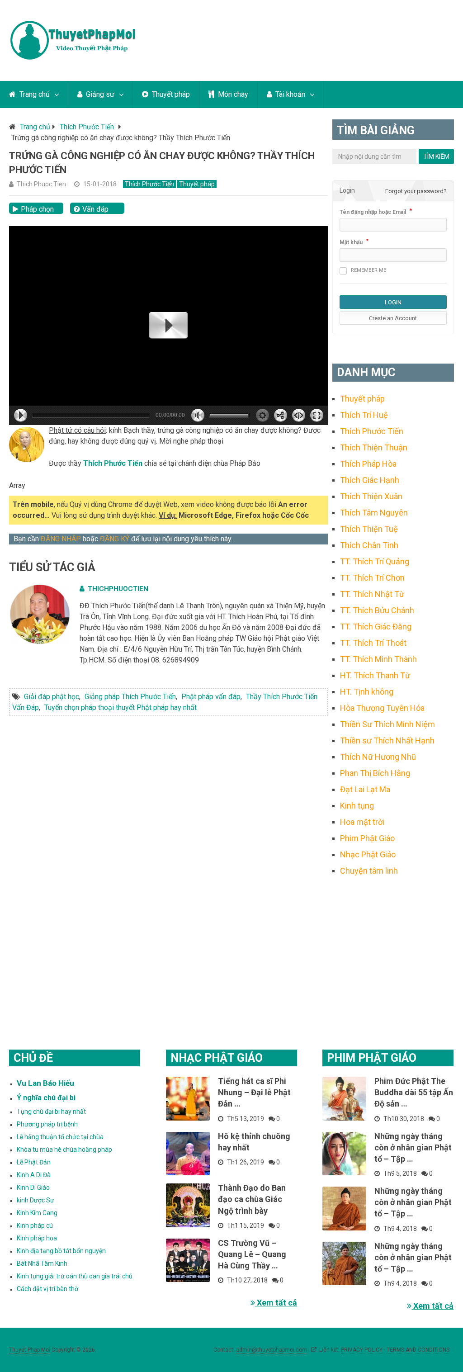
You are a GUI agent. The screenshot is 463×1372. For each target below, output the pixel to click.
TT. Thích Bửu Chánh (377, 610)
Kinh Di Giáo (33, 1187)
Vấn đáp (95, 209)
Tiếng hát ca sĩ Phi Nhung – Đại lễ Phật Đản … (254, 1092)
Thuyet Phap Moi (29, 1350)
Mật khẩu (351, 242)
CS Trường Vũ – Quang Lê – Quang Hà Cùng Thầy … (252, 1254)
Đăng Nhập (61, 539)
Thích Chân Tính (369, 545)
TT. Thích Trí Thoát (373, 643)
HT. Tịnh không (366, 691)
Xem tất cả (276, 1302)
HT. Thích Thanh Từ (375, 675)
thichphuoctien (118, 589)
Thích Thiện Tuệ (369, 529)
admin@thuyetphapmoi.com (271, 1350)
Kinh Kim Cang (37, 1212)
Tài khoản (289, 94)
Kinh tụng (357, 805)
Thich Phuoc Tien (41, 184)
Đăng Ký (114, 539)
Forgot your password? (416, 191)
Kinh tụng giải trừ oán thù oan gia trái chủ (74, 1276)
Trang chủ (34, 94)
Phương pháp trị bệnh (47, 1124)
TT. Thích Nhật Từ (372, 594)
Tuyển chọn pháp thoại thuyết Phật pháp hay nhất (120, 707)
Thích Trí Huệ (364, 415)
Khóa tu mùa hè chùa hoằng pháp (64, 1149)
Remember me (368, 270)
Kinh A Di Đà (34, 1174)
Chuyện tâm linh (369, 870)
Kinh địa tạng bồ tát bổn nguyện (61, 1250)
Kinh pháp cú (35, 1225)
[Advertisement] (393, 951)
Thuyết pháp (170, 94)
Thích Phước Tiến (87, 127)
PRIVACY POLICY (362, 1350)
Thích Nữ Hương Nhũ (378, 757)
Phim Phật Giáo (367, 838)
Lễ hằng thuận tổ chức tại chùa (60, 1136)
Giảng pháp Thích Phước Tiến (130, 696)
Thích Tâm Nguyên (374, 512)
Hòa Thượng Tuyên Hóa (382, 708)
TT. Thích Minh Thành (378, 659)
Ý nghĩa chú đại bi (46, 1097)
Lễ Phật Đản (34, 1162)
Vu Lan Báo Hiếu (45, 1083)
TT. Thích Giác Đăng (375, 626)
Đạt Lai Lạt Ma (365, 789)
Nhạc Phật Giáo (368, 854)
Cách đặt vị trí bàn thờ (47, 1288)
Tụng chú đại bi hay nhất (51, 1111)
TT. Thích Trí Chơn (372, 577)
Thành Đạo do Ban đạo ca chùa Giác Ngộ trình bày (252, 1199)
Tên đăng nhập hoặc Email (373, 212)
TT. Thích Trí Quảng (374, 561)
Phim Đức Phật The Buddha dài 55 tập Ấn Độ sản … (413, 1092)
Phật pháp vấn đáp (211, 696)
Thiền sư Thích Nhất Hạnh (387, 740)
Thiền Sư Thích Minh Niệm (387, 724)
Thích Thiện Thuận (373, 447)
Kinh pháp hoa (37, 1238)
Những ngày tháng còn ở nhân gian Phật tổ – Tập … (413, 1147)
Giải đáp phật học (51, 696)
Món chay (232, 94)
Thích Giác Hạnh (369, 480)
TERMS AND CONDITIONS (418, 1350)
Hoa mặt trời (362, 822)
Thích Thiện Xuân (371, 496)
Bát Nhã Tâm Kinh (42, 1263)
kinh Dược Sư (35, 1200)
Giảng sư (99, 94)
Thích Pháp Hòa (368, 463)
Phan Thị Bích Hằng (375, 773)
